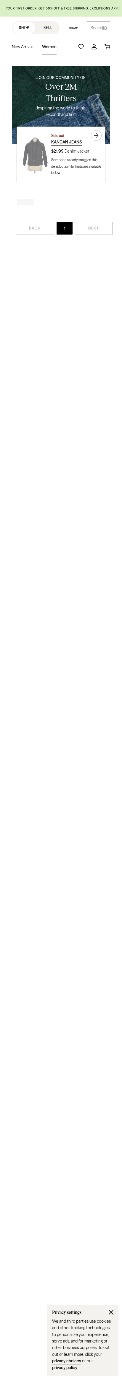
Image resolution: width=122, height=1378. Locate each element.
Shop (24, 27)
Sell (48, 27)
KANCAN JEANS (66, 142)
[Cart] (107, 47)
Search (97, 27)
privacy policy (64, 1367)
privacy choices (66, 1361)
